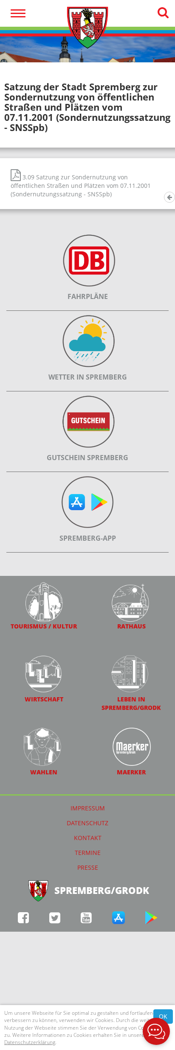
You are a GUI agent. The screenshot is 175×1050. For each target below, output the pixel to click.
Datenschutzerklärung (29, 1042)
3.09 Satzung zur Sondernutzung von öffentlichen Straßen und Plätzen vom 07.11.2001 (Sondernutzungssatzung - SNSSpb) (81, 185)
